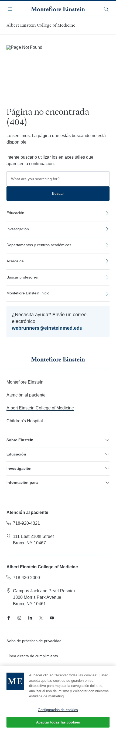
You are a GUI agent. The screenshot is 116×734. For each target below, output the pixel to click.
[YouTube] (52, 618)
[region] (58, 700)
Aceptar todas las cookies (58, 722)
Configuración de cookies (58, 710)
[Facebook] (8, 618)
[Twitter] (41, 618)
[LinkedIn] (30, 618)
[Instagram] (19, 618)
